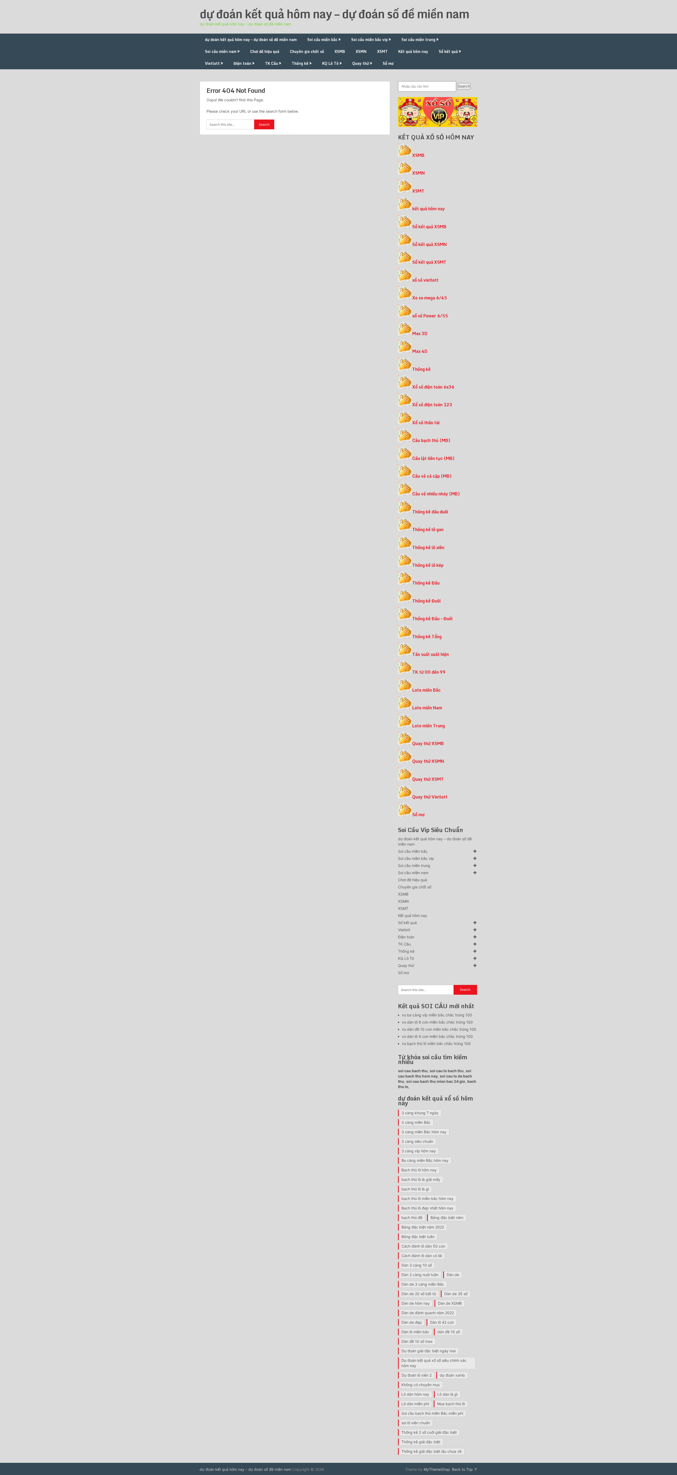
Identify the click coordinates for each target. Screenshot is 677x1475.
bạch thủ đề (411, 1217)
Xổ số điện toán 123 (432, 404)
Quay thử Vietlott (429, 796)
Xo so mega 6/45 (429, 297)
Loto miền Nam (427, 707)
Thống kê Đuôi (426, 600)
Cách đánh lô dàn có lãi (421, 1255)
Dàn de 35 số (456, 1293)
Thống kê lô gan (427, 529)
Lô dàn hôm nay (415, 1394)
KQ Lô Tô (330, 63)
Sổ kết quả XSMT (429, 262)
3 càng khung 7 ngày (419, 1113)
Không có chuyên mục (420, 1384)
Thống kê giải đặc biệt (420, 1442)
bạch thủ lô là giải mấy (420, 1179)
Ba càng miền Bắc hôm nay (425, 1160)
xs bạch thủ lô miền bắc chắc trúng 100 (436, 1043)
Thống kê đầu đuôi (430, 511)
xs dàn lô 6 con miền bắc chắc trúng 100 (437, 1022)
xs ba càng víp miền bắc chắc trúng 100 (437, 1015)
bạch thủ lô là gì (415, 1189)
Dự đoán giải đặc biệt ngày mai (428, 1351)
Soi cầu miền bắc (322, 39)
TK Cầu (271, 63)
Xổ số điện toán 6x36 (433, 386)
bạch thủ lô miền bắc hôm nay (427, 1198)
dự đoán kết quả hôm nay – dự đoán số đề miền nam (334, 13)
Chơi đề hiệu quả (264, 51)
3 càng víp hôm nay (418, 1151)
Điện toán (242, 63)
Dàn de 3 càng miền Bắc (422, 1284)
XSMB (340, 51)
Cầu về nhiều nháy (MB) (436, 493)
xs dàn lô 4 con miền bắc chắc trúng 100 (437, 1036)
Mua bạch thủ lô (451, 1403)
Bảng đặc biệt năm (447, 1217)
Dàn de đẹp (411, 1322)
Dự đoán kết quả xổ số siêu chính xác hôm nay (433, 1363)
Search (464, 86)
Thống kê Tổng (427, 636)
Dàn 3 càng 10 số (416, 1265)
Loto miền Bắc (426, 690)
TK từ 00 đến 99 (429, 672)
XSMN (361, 51)
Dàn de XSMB (450, 1303)
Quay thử (360, 63)
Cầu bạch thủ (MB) (431, 440)
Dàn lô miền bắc (415, 1332)
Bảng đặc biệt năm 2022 (422, 1227)
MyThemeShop (437, 1469)
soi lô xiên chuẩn (415, 1423)
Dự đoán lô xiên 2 (416, 1375)
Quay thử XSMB (428, 743)
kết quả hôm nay (428, 208)
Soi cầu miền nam (220, 51)
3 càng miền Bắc (416, 1122)
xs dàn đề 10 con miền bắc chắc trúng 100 (439, 1029)
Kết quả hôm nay (413, 51)
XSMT (382, 51)
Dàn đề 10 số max (417, 1341)
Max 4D (419, 351)
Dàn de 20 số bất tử (418, 1293)
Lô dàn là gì (447, 1394)
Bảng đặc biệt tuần (417, 1236)
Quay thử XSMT (428, 779)
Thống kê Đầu (426, 582)
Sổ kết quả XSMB (429, 226)
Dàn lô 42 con (442, 1322)
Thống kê (300, 63)
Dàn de (453, 1274)
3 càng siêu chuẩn (417, 1141)
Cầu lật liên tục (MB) (433, 458)
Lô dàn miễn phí (415, 1403)
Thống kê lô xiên (428, 547)
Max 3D (419, 333)
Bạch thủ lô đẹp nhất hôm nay (427, 1208)
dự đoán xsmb (452, 1375)
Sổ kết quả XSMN (429, 244)
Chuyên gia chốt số (307, 51)
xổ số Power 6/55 (430, 315)
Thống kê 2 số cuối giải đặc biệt (429, 1432)
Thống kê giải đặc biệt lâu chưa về (431, 1451)
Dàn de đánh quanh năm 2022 (427, 1312)
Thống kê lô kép (427, 565)
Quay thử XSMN (428, 761)
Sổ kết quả (448, 51)
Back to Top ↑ (464, 1469)
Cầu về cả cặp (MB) (432, 476)
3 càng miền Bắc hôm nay (423, 1132)
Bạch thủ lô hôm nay (419, 1170)
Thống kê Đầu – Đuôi (432, 618)
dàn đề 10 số (448, 1332)
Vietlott (212, 63)
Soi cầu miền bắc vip (369, 39)
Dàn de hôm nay (415, 1303)
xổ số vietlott (425, 280)
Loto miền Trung (428, 725)
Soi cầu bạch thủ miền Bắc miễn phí (432, 1413)
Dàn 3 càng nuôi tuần (419, 1274)
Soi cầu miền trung (418, 39)
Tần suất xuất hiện (430, 654)
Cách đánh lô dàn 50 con (423, 1246)
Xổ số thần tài (426, 422)
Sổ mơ (388, 63)
